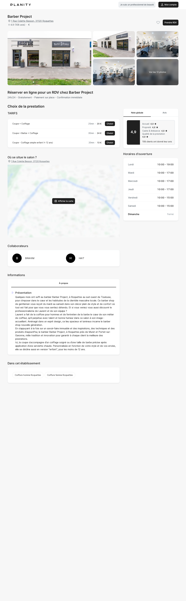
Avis (165, 112)
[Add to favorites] (158, 22)
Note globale (137, 112)
